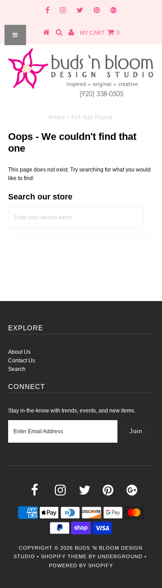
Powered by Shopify (81, 565)
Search (17, 369)
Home (57, 117)
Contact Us (21, 360)
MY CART (100, 33)
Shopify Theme (64, 556)
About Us (19, 352)
